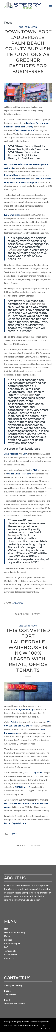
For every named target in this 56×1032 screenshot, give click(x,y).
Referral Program (12, 943)
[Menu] (50, 5)
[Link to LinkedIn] (46, 1029)
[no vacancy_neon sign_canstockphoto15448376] (28, 691)
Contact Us (9, 958)
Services (8, 940)
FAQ (6, 947)
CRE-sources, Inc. (39, 1025)
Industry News (28, 27)
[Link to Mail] (50, 1029)
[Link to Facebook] (42, 1029)
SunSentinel (17, 602)
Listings (7, 936)
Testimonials (10, 951)
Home (7, 928)
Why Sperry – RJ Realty (14, 932)
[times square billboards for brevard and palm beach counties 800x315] (28, 92)
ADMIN (38, 614)
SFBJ (14, 834)
